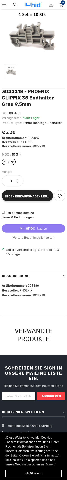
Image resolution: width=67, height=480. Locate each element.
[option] (33, 33)
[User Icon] (51, 5)
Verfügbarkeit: (12, 118)
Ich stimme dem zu (20, 213)
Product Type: (12, 123)
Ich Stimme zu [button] (33, 473)
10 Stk (9, 162)
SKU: (5, 113)
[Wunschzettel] (59, 195)
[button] (57, 464)
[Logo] (33, 4)
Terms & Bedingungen (18, 217)
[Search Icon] (15, 5)
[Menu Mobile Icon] (4, 4)
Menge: (7, 172)
